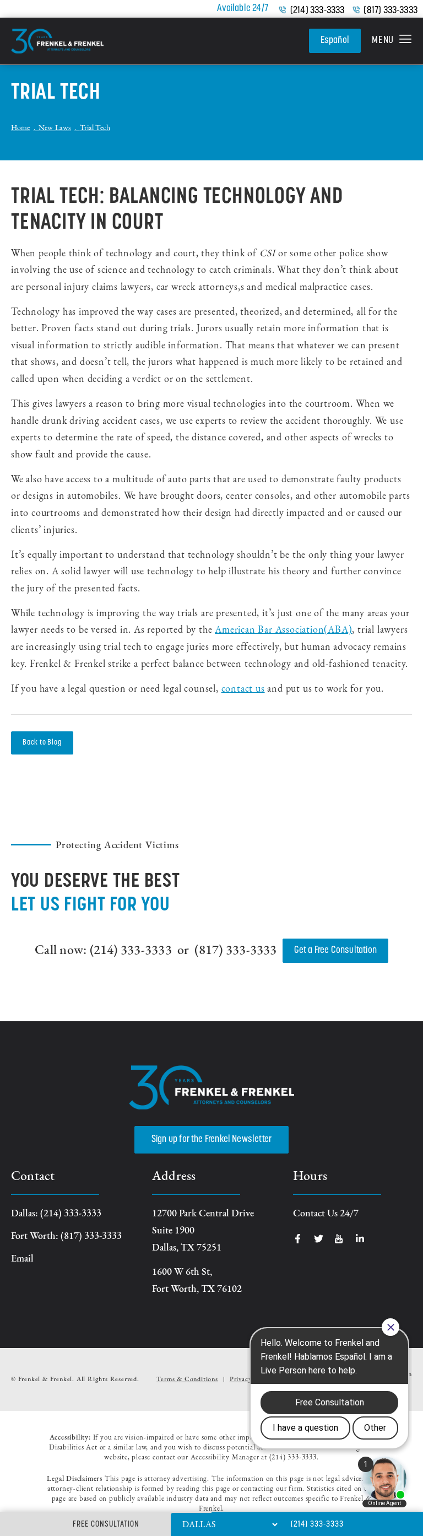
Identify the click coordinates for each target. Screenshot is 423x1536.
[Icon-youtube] (339, 1238)
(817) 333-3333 (390, 11)
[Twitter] (318, 1238)
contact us (243, 689)
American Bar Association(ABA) (283, 630)
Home (20, 128)
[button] (392, 41)
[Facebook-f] (297, 1238)
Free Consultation (106, 1525)
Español (335, 41)
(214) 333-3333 (317, 11)
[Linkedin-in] (360, 1238)
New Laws (55, 128)
